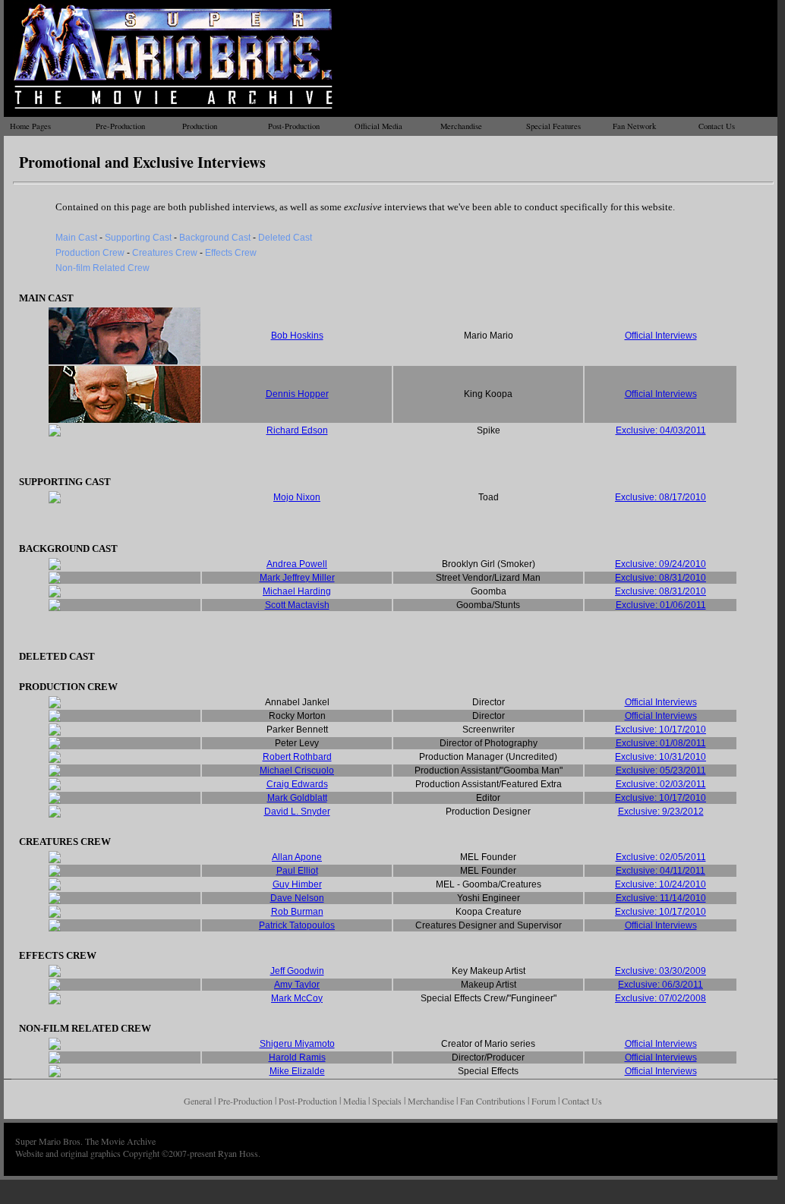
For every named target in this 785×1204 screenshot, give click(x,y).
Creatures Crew (164, 252)
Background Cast (215, 237)
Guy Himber (297, 884)
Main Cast (76, 237)
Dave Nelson (297, 898)
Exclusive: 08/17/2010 (660, 497)
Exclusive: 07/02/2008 (660, 998)
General (198, 1101)
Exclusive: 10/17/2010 (660, 729)
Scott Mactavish (297, 605)
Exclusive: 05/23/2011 (661, 770)
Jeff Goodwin (297, 971)
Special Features (553, 126)
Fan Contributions (492, 1101)
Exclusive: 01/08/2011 (661, 743)
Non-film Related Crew (102, 268)
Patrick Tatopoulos (297, 925)
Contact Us (716, 126)
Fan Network (634, 126)
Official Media (378, 126)
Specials (387, 1101)
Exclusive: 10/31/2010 (660, 757)
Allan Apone (297, 857)
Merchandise (461, 126)
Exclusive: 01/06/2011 (661, 605)
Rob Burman (297, 911)
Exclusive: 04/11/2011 (660, 870)
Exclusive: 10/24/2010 (660, 884)
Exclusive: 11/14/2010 (661, 898)
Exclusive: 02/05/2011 (661, 857)
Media (354, 1101)
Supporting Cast (138, 237)
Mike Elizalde (297, 1071)
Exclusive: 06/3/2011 (660, 984)
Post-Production (294, 126)
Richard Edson (297, 430)
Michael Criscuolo (297, 770)
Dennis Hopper (297, 394)
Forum (543, 1101)
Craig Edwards (297, 784)
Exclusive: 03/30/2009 (660, 971)
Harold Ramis (297, 1057)
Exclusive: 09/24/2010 (660, 564)
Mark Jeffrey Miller (297, 577)
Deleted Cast (285, 237)
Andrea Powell (296, 564)
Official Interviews (661, 335)
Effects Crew (231, 252)
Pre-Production (120, 126)
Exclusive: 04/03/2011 (661, 430)
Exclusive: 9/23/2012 (661, 811)
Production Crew (90, 252)
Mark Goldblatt (297, 798)
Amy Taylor (297, 984)
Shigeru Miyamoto (297, 1044)
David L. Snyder (297, 811)
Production (199, 126)
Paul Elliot (297, 870)
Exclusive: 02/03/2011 (661, 784)
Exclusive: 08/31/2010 (660, 577)
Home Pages (30, 126)
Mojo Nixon (296, 497)
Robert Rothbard (297, 757)
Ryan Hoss (238, 1153)
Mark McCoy (297, 998)
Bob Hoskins (297, 335)
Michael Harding (297, 591)
